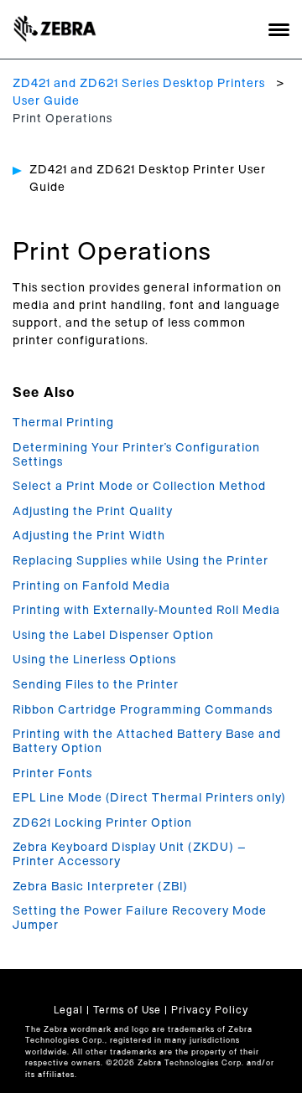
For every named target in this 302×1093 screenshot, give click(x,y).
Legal (68, 1010)
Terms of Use (127, 1010)
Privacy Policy (209, 1010)
